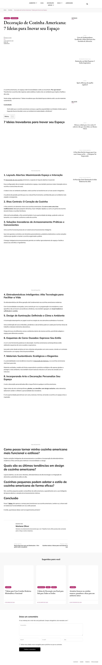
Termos (87, 661)
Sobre (81, 661)
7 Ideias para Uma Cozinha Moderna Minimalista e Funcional (18, 592)
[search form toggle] (87, 4)
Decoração (50, 3)
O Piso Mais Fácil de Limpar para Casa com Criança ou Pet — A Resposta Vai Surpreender (85, 154)
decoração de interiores (41, 361)
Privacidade (94, 661)
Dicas (59, 3)
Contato (75, 661)
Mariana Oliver (8, 37)
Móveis (50, 5)
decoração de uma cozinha (14, 180)
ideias (11, 503)
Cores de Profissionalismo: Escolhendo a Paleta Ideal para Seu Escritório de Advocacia (85, 39)
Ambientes (32, 3)
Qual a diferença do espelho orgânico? (85, 84)
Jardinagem (69, 3)
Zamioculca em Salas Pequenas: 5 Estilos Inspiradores (85, 62)
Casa (42, 3)
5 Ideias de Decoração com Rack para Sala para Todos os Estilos (50, 592)
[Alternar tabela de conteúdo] (11, 116)
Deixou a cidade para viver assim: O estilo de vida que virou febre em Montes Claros (85, 127)
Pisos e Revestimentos (85, 150)
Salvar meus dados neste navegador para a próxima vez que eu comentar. (41, 644)
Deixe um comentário (9, 43)
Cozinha (7, 18)
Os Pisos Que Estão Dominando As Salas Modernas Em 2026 (85, 180)
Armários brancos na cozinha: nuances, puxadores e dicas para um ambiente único (82, 593)
